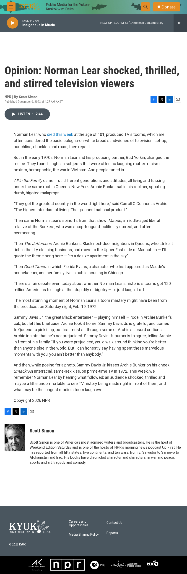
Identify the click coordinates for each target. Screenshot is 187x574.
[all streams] (180, 23)
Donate (168, 7)
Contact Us (114, 522)
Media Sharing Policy (84, 534)
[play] (12, 23)
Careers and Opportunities (78, 523)
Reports (112, 533)
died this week (60, 134)
